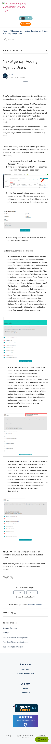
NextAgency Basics (13, 34)
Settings (6, 633)
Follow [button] (25, 82)
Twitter (7, 577)
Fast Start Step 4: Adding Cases (15, 642)
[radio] (19, 592)
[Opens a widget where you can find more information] (42, 740)
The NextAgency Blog (25, 673)
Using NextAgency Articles (36, 31)
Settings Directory (10, 628)
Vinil (11, 74)
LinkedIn (11, 577)
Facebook (4, 577)
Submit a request (35, 604)
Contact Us (25, 693)
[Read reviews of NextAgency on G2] (25, 721)
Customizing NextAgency (13, 647)
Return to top (8, 612)
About (25, 689)
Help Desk (26, 669)
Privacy (8, 736)
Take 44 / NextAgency (12, 31)
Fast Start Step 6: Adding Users (15, 637)
